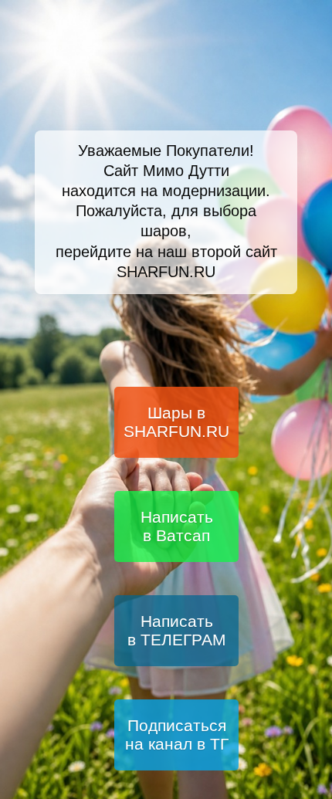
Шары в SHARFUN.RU (176, 422)
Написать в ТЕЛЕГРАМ (176, 630)
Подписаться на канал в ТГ (177, 734)
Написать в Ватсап (177, 526)
